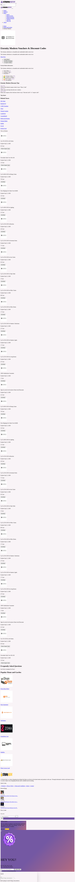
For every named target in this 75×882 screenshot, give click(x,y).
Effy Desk (3, 101)
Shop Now (3, 57)
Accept (7, 829)
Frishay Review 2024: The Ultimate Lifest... (9, 795)
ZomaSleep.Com (4, 736)
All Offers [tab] (6, 59)
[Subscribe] (16, 816)
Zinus (2, 108)
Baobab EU (3, 103)
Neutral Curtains (4, 111)
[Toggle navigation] (16, 3)
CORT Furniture (4, 106)
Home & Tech (9, 15)
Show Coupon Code (5, 148)
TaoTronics (3, 720)
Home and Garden (8, 27)
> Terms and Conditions (19, 786)
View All (8, 21)
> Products (3, 786)
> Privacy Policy (10, 786)
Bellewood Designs (5, 118)
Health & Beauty (10, 18)
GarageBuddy (4, 116)
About (5, 22)
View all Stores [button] (4, 131)
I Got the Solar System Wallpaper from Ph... (9, 807)
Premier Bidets (4, 121)
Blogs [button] (5, 13)
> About (27, 786)
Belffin (2, 123)
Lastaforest (3, 113)
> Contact (31, 786)
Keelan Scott (4, 128)
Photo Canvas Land (5, 768)
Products (6, 11)
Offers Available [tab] (8, 61)
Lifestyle (8, 19)
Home (5, 10)
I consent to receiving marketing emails (9, 871)
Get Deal (3, 181)
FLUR (2, 126)
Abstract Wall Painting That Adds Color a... (9, 801)
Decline (2, 829)
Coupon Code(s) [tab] (8, 62)
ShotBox (3, 752)
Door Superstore (4, 704)
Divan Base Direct (5, 688)
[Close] (12, 8)
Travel (7, 14)
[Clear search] (15, 878)
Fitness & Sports (10, 17)
